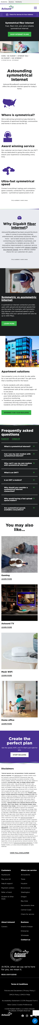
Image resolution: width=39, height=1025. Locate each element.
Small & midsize (27, 926)
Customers (6, 870)
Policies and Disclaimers (13, 990)
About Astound (8, 922)
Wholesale (25, 935)
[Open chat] (35, 1021)
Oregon (24, 896)
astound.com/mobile (26, 817)
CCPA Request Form (29, 1000)
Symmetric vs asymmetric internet (18, 298)
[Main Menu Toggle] (35, 8)
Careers (4, 926)
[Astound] (7, 8)
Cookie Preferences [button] (24, 1004)
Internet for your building (16, 412)
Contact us (25, 940)
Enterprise (25, 931)
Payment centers (7, 888)
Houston (24, 883)
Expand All (5, 438)
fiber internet (23, 226)
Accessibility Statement (11, 1000)
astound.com (18, 775)
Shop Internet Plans (19, 34)
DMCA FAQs (25, 994)
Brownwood (25, 888)
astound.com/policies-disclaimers (23, 843)
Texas (23, 879)
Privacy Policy (29, 990)
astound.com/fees (13, 789)
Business (11, 2)
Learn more (9, 323)
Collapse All (16, 438)
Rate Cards (11, 1004)
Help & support (7, 883)
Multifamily (19, 2)
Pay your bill (6, 879)
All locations (25, 875)
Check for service (27, 914)
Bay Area (24, 901)
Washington (25, 892)
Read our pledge (9, 974)
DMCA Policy (14, 994)
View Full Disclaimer (19, 853)
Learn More (6, 579)
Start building (19, 755)
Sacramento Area (27, 905)
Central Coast (26, 910)
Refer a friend (6, 892)
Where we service (29, 870)
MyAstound (5, 875)
